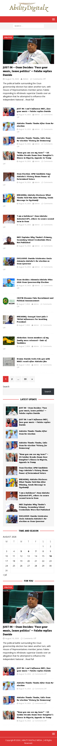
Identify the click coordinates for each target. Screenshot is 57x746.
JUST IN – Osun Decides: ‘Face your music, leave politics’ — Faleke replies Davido (27, 71)
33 (25, 379)
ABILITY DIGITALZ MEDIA (32, 740)
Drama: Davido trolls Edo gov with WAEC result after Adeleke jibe (33, 360)
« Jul (5, 574)
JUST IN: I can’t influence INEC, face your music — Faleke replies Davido (34, 109)
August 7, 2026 (24, 304)
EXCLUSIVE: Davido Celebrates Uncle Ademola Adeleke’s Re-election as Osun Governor (34, 261)
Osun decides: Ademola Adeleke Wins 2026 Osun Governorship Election (35, 280)
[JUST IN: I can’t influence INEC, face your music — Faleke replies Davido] (9, 111)
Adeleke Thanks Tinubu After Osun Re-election (33, 432)
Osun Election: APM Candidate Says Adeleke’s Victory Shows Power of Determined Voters (34, 176)
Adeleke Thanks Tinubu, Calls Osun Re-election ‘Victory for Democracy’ (34, 139)
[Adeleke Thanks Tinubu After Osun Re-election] (9, 126)
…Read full (29, 99)
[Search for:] (28, 25)
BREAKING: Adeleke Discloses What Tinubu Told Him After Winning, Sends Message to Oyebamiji (35, 197)
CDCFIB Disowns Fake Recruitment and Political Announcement (35, 299)
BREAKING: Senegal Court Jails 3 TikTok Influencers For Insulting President (32, 319)
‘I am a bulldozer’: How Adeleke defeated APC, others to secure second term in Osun (35, 218)
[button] (53, 19)
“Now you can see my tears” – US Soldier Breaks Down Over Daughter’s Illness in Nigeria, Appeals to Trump (35, 155)
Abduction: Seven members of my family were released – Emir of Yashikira (33, 340)
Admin (25, 79)
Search (6, 386)
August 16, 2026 (12, 79)
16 (50, 556)
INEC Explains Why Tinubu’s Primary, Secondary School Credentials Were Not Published (34, 240)
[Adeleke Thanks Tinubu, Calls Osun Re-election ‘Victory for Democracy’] (9, 141)
